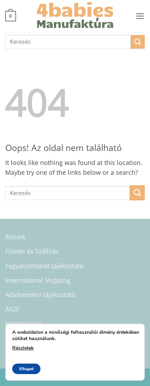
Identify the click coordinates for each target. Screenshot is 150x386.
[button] (10, 16)
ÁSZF (12, 309)
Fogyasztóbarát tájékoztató (44, 266)
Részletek (23, 348)
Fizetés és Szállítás (32, 251)
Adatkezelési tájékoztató (40, 294)
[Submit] (138, 42)
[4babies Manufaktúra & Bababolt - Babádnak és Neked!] (75, 16)
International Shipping (37, 280)
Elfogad (26, 369)
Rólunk (15, 237)
